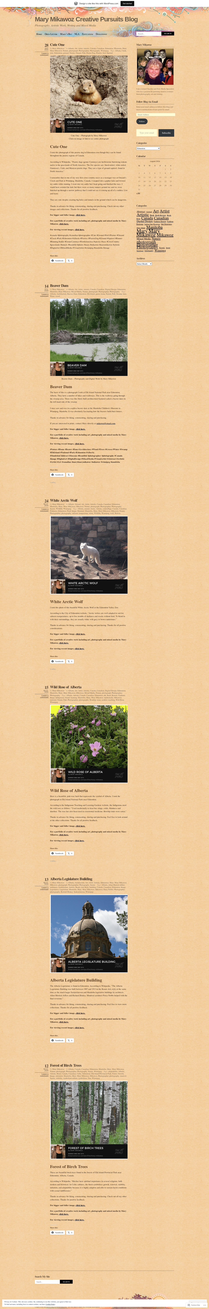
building (92, 887)
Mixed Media (76, 291)
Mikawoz (80, 506)
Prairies (99, 53)
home (103, 294)
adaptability (113, 1071)
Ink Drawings (166, 224)
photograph (73, 50)
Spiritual (140, 250)
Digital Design (111, 289)
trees (124, 294)
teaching (111, 700)
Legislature (64, 889)
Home (39, 34)
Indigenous (60, 697)
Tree (89, 1078)
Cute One (57, 44)
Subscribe (166, 132)
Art (76, 48)
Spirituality (149, 250)
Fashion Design (160, 221)
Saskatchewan (79, 892)
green (98, 294)
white (91, 513)
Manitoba (118, 48)
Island (67, 697)
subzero (75, 513)
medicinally (108, 697)
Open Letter (51, 34)
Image (74, 511)
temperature (83, 513)
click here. (80, 214)
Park (84, 53)
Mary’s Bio (66, 34)
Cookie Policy (50, 1304)
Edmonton (109, 48)
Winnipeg (105, 50)
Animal (78, 504)
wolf (112, 513)
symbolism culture (70, 1078)
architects (53, 887)
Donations (101, 34)
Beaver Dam (59, 285)
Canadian (100, 48)
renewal (123, 1076)
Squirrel (110, 53)
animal (87, 508)
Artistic (86, 48)
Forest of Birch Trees (65, 1065)
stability (59, 1078)
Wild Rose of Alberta (65, 687)
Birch (59, 1073)
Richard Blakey (67, 892)
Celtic (79, 1073)
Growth (121, 1073)
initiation (59, 1076)
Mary (124, 48)
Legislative (54, 889)
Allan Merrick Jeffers (116, 885)
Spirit (168, 247)
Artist (80, 48)
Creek (124, 50)
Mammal (80, 511)
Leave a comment (44, 54)
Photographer (84, 50)
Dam (75, 294)
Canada (93, 48)
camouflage (107, 508)
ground (66, 53)
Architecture (61, 294)
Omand (78, 53)
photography (66, 513)
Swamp (119, 294)
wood (57, 296)
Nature (65, 50)
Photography (95, 50)
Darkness (53, 511)
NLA (77, 34)
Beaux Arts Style (82, 887)
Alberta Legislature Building (71, 878)
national (53, 700)
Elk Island (91, 294)
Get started (127, 3)
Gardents (121, 695)
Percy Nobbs (108, 889)
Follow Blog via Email (147, 102)
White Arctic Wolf (63, 500)
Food (69, 511)
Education (87, 34)
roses (99, 700)
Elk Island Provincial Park (101, 1073)
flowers (114, 695)
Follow (142, 121)
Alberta (71, 48)
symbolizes (82, 1078)
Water (52, 296)
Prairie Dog (90, 53)
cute (51, 53)
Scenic (52, 508)
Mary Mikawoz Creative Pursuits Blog (86, 19)
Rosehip (93, 700)
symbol (104, 700)
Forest (114, 1073)
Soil (104, 53)
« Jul (138, 193)
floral (109, 695)
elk (105, 695)
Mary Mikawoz (58, 48)
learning (74, 697)
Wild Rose (120, 700)
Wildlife (59, 508)
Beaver (70, 294)
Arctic (92, 508)
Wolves (117, 513)
